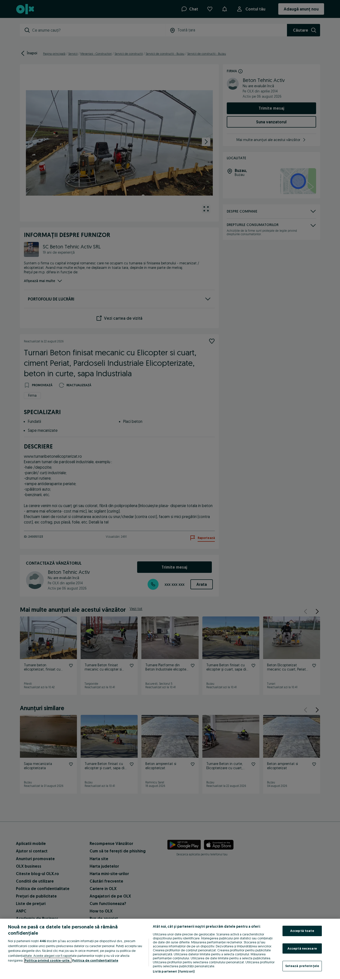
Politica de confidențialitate (95, 960)
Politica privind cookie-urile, (48, 960)
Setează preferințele (302, 966)
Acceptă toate (302, 931)
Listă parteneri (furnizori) (174, 971)
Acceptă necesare (302, 948)
